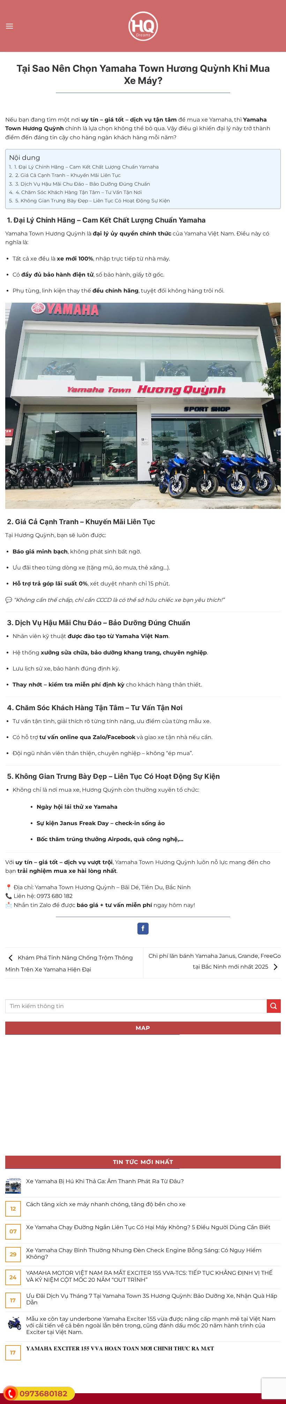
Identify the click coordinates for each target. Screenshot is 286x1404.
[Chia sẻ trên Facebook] (143, 928)
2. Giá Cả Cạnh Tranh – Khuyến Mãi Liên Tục (67, 175)
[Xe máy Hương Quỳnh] (143, 26)
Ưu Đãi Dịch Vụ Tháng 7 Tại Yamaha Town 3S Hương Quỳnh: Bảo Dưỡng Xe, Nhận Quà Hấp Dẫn (151, 1299)
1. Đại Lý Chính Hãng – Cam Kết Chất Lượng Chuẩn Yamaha (86, 167)
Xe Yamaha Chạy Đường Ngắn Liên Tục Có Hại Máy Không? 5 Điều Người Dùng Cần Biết (148, 1227)
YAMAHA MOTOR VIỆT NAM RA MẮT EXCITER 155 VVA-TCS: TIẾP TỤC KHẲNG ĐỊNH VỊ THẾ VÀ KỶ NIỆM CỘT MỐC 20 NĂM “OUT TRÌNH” (149, 1276)
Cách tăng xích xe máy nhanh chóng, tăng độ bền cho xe (106, 1204)
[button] (9, 25)
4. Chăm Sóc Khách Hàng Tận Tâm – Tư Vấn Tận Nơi (78, 192)
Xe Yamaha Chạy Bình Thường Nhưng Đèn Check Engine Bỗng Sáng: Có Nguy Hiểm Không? (144, 1253)
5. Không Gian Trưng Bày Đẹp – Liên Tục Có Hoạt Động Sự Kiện (92, 200)
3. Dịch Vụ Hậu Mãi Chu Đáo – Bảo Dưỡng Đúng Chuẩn (82, 184)
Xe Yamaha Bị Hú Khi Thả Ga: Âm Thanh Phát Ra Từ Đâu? (105, 1181)
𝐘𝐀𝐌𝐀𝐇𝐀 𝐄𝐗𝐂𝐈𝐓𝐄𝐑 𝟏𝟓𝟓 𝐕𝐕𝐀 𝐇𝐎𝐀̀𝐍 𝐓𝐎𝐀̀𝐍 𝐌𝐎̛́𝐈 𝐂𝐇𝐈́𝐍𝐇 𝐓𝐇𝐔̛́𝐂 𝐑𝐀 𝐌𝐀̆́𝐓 (120, 1348)
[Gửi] (274, 1006)
